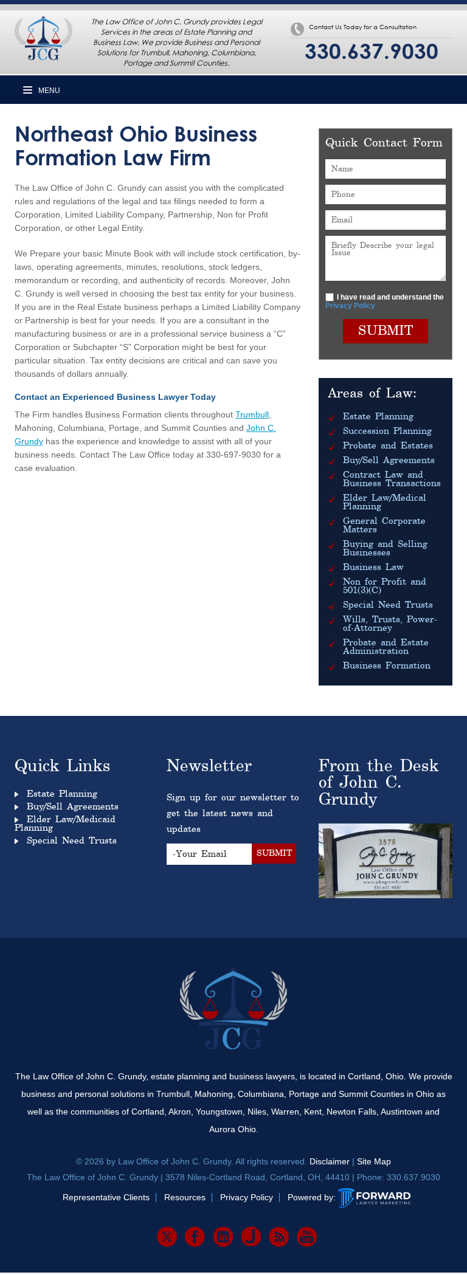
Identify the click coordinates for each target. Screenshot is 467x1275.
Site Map (374, 1161)
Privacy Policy (350, 305)
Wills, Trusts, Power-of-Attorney (390, 624)
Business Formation (387, 666)
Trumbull (252, 414)
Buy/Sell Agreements (389, 460)
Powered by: (312, 1197)
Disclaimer (330, 1161)
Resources (185, 1197)
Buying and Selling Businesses (385, 548)
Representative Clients (106, 1197)
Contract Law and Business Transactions (392, 479)
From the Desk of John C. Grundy (379, 783)
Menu (48, 90)
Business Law (373, 567)
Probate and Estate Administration (386, 647)
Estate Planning (378, 417)
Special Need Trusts (388, 605)
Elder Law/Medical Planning (384, 502)
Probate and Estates (388, 446)
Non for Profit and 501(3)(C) (384, 586)
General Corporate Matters (384, 525)
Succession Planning (387, 431)
